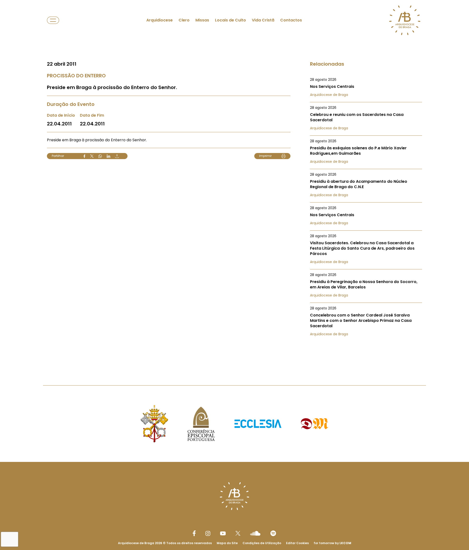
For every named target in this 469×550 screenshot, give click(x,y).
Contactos (291, 20)
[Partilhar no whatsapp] (100, 156)
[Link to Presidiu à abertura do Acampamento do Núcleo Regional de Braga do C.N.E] (366, 184)
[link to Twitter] (237, 533)
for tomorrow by (332, 543)
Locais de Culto (230, 20)
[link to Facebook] (194, 533)
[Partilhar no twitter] (92, 156)
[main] (234, 183)
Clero (184, 20)
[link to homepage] (404, 20)
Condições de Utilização (262, 543)
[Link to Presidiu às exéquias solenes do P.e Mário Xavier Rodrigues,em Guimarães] (366, 151)
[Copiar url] (117, 156)
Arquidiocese (159, 20)
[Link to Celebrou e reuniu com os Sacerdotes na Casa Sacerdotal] (366, 118)
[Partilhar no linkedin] (108, 156)
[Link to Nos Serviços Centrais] (366, 87)
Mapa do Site (227, 543)
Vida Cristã (263, 20)
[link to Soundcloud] (255, 533)
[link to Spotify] (273, 533)
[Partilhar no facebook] (84, 156)
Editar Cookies (297, 543)
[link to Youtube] (223, 533)
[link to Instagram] (207, 533)
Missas (202, 20)
